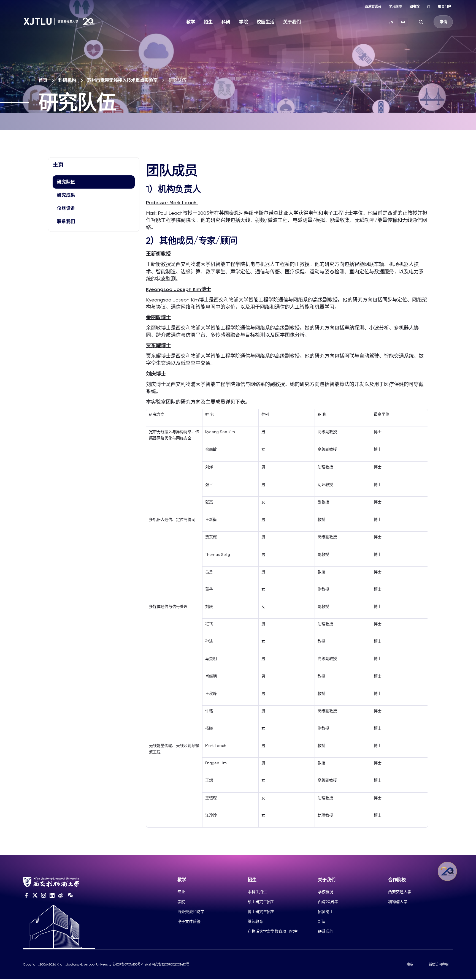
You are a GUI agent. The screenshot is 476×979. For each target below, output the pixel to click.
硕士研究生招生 (261, 901)
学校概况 (325, 892)
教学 (190, 22)
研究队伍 (66, 181)
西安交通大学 (399, 892)
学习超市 (395, 7)
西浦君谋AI (373, 7)
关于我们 (292, 22)
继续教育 (255, 921)
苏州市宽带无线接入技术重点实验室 (122, 80)
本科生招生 (257, 892)
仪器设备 (66, 208)
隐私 (410, 964)
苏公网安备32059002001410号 (167, 964)
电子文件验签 (189, 921)
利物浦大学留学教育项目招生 (273, 931)
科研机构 (67, 80)
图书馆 (415, 7)
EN (390, 22)
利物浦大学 (397, 901)
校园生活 (265, 22)
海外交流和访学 (190, 911)
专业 (181, 892)
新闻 (322, 921)
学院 (243, 22)
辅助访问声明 (438, 964)
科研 (225, 22)
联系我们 (66, 221)
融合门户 (444, 7)
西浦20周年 (328, 901)
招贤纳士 (325, 911)
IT (428, 7)
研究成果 (66, 195)
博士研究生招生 (261, 911)
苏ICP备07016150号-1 (128, 964)
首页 (43, 80)
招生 (208, 22)
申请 (443, 22)
